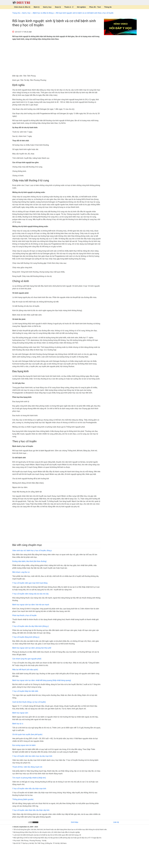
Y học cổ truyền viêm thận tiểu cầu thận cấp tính (30, 810)
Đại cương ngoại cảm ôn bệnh (24, 745)
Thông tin (108, 7)
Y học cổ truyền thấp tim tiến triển (25, 691)
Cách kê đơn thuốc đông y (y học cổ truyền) (29, 702)
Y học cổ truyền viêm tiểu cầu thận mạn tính (29, 789)
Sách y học (47, 7)
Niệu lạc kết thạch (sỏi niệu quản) (25, 669)
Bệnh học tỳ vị (17, 724)
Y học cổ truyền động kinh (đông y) (25, 637)
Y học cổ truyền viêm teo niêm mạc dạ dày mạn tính (32, 756)
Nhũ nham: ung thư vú (21, 572)
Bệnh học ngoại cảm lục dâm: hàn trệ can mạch (30, 605)
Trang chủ (16, 13)
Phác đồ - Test (95, 7)
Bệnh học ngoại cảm (20, 713)
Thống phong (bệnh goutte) (22, 799)
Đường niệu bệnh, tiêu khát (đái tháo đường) (29, 561)
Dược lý (58, 7)
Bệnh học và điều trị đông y (43, 13)
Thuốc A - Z (68, 7)
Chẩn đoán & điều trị (22, 7)
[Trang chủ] (21, 2)
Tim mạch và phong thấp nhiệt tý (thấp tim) (29, 778)
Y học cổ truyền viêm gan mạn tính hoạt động (29, 583)
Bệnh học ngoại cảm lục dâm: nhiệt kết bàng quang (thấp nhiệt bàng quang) (41, 680)
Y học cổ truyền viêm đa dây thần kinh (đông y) (30, 626)
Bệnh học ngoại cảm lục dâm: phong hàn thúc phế (31, 648)
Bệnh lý (36, 7)
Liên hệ (116, 822)
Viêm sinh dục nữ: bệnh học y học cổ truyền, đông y (32, 550)
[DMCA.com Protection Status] (33, 822)
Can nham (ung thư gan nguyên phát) (26, 659)
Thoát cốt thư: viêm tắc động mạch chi (27, 767)
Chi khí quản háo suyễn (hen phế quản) (27, 734)
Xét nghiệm (81, 7)
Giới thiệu (74, 822)
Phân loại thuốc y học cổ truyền (24, 615)
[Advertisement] (56, 57)
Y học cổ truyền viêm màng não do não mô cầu (30, 594)
